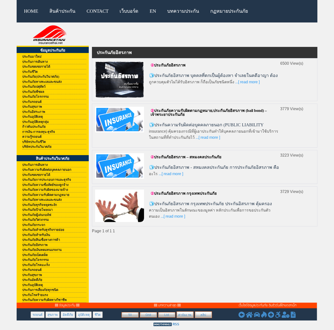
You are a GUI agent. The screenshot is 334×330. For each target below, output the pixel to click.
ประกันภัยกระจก (33, 225)
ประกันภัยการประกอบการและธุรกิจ (46, 179)
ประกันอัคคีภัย (32, 280)
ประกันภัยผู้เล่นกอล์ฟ (36, 215)
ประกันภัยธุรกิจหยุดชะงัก (39, 205)
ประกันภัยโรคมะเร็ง (36, 265)
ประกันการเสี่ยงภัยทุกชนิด (40, 290)
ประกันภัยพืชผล (33, 92)
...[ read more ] (247, 82)
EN (153, 11)
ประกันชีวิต (30, 72)
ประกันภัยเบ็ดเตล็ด (35, 255)
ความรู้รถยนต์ (32, 136)
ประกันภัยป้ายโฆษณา (37, 210)
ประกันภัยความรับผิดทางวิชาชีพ (44, 300)
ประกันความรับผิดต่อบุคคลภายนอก (46, 169)
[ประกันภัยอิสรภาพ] (119, 79)
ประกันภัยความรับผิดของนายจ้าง (45, 190)
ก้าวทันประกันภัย (34, 126)
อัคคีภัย (68, 315)
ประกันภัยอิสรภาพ (35, 245)
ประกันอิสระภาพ (33, 112)
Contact (98, 11)
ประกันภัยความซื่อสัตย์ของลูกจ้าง (45, 185)
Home (31, 11)
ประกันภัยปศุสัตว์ (33, 86)
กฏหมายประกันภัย (229, 11)
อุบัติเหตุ (84, 315)
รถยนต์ (38, 315)
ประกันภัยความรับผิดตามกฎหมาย (45, 195)
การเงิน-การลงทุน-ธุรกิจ (38, 132)
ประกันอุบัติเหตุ (32, 116)
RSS (176, 324)
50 (130, 315)
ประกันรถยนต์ (32, 102)
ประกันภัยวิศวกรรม (35, 220)
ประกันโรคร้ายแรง (35, 295)
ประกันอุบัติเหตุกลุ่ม (35, 122)
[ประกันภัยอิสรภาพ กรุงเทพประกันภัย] (119, 205)
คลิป (203, 315)
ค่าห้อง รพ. (185, 315)
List (166, 315)
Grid (148, 315)
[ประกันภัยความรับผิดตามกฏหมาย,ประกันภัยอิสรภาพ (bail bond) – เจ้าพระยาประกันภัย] (119, 119)
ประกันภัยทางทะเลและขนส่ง (42, 82)
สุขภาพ (52, 315)
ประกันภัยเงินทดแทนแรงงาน (42, 250)
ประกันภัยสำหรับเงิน (36, 235)
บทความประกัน (183, 11)
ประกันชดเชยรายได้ (36, 66)
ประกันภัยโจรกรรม (35, 96)
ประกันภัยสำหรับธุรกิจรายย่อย (43, 230)
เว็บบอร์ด (129, 11)
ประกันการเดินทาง (35, 62)
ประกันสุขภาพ (32, 106)
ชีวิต (98, 315)
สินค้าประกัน (62, 11)
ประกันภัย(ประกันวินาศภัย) (40, 76)
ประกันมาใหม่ (32, 56)
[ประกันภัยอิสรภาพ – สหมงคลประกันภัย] (119, 166)
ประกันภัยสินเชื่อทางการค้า (41, 240)
